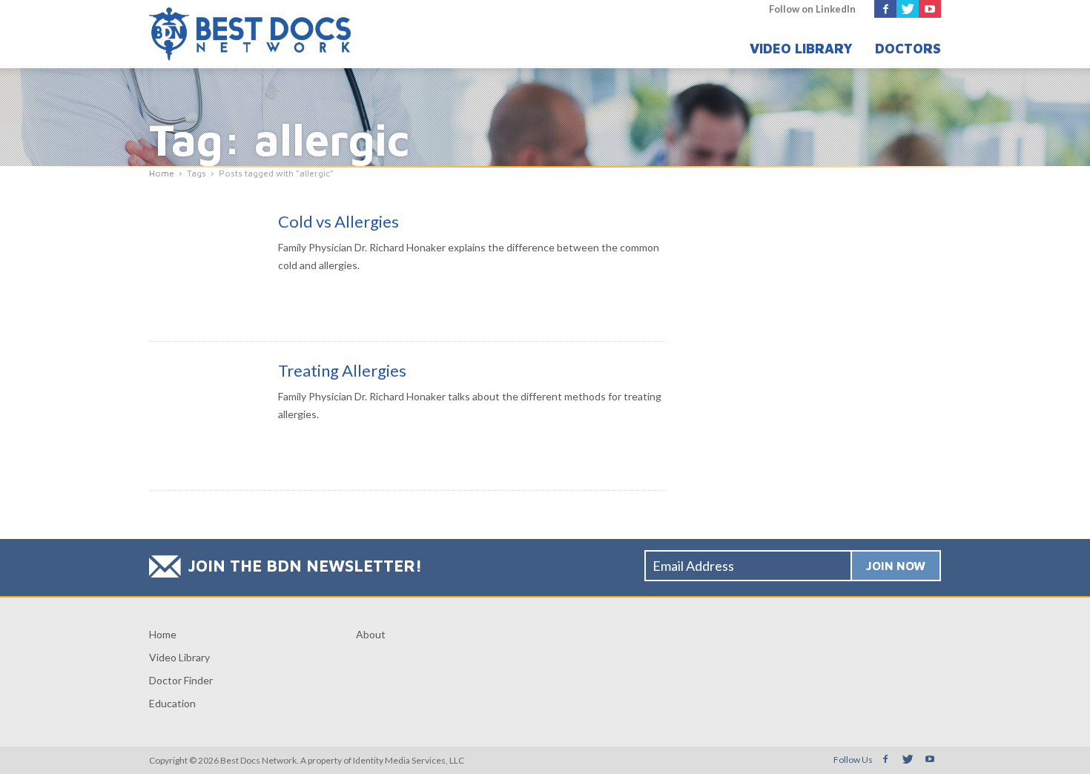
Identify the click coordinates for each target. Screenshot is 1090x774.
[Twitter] (907, 9)
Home (162, 634)
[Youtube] (930, 9)
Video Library (801, 48)
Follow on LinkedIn (812, 9)
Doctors (908, 48)
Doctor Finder (181, 680)
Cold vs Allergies (338, 221)
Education (172, 703)
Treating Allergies (342, 370)
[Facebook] (885, 9)
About (371, 634)
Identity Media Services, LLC (408, 760)
